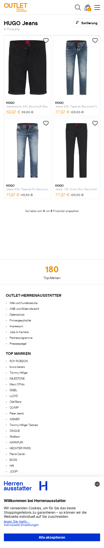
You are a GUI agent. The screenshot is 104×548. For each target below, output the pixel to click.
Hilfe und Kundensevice (23, 302)
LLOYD (14, 395)
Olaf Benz (15, 401)
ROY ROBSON (19, 360)
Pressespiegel (18, 343)
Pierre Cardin (17, 453)
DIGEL (13, 389)
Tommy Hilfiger (19, 372)
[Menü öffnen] (97, 7)
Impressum (16, 326)
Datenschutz (17, 314)
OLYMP (14, 407)
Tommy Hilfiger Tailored (24, 424)
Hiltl (12, 465)
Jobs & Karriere (19, 331)
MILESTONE (17, 378)
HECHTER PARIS (20, 448)
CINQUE (15, 430)
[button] (78, 7)
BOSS (13, 459)
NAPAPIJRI (16, 442)
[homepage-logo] (29, 7)
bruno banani (17, 366)
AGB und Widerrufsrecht (24, 308)
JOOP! (14, 471)
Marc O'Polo (17, 384)
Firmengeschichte (20, 320)
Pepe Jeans (17, 413)
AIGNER (15, 419)
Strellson (15, 436)
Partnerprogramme (21, 337)
